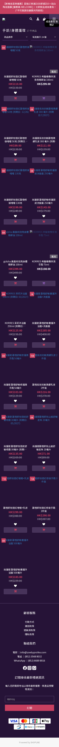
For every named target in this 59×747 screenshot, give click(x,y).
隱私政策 (29, 634)
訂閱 (29, 708)
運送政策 (29, 626)
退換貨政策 (29, 630)
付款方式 (29, 621)
